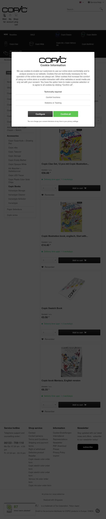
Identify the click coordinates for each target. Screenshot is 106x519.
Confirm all (66, 114)
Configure (40, 114)
